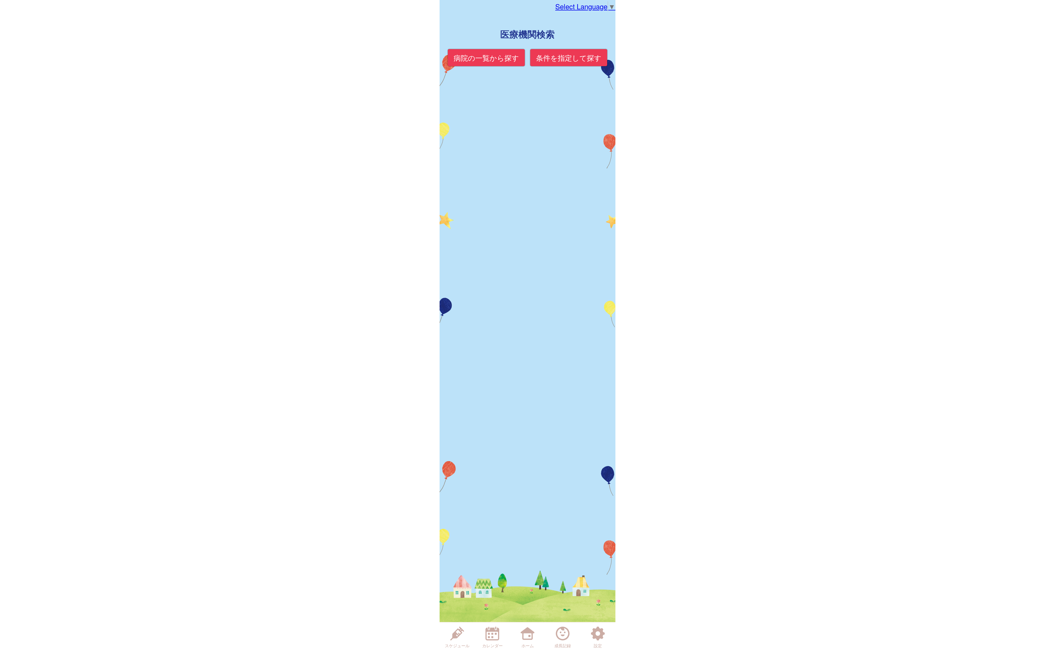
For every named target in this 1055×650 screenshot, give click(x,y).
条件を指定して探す (568, 58)
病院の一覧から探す (486, 58)
